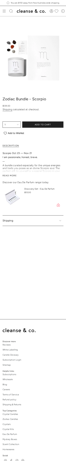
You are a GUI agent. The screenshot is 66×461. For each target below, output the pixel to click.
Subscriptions (9, 374)
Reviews (7, 345)
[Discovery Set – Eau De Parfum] (12, 197)
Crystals (7, 424)
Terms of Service (11, 394)
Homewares (8, 449)
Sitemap (7, 365)
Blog (5, 384)
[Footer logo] (21, 330)
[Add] (58, 205)
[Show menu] (4, 11)
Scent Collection (11, 444)
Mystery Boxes (10, 439)
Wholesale (8, 379)
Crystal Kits (8, 429)
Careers (6, 389)
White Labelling (10, 350)
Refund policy (9, 399)
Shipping (7, 109)
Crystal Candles (10, 414)
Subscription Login (12, 360)
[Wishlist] (56, 11)
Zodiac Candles (10, 419)
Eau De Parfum (10, 434)
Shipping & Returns (12, 404)
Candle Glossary (11, 355)
